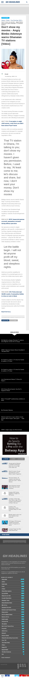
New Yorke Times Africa (8, 626)
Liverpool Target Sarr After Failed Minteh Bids (15, 529)
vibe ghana (4, 623)
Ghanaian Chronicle (6, 607)
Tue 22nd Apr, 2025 (16, 20)
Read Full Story (6, 312)
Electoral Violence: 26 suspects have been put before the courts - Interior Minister (15, 479)
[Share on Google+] (26, 675)
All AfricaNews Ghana (7, 614)
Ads (3, 654)
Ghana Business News (7, 602)
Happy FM (4, 647)
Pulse (7, 20)
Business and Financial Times (9, 609)
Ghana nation (5, 612)
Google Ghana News (6, 598)
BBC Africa (4, 605)
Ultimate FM (5, 621)
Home (3, 20)
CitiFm (3, 581)
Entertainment (13, 320)
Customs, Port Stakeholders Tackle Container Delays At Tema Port (15, 508)
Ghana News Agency (6, 591)
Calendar (21, 458)
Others (3, 645)
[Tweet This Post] (17, 675)
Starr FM (4, 640)
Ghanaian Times (5, 600)
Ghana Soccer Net (6, 595)
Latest (13, 458)
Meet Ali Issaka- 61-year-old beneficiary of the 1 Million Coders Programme (15, 473)
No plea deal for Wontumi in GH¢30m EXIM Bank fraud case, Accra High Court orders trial (15, 465)
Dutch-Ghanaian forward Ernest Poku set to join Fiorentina (14, 487)
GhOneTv (4, 633)
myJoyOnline (5, 593)
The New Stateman (6, 652)
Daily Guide (4, 584)
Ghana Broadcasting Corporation (10, 638)
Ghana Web (4, 579)
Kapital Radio (5, 649)
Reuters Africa (5, 616)
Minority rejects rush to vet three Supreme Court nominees (15, 516)
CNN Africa (4, 630)
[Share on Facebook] (7, 675)
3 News (3, 588)
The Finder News (6, 642)
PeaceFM (4, 628)
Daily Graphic (5, 619)
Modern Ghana (5, 635)
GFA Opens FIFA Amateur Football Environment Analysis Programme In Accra (15, 523)
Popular (6, 458)
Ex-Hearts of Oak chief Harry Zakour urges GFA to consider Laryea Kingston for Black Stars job (15, 500)
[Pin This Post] (21, 675)
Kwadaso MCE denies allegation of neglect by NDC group (14, 494)
